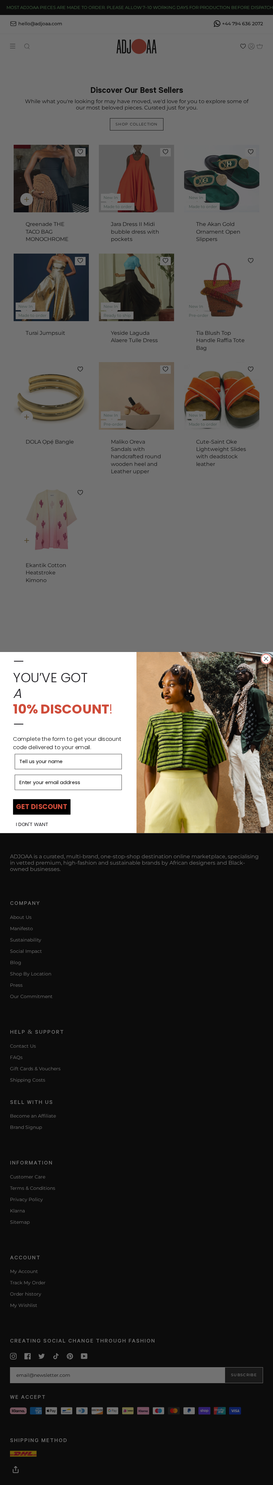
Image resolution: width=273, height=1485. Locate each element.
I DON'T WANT (32, 824)
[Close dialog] (266, 659)
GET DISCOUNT (41, 807)
